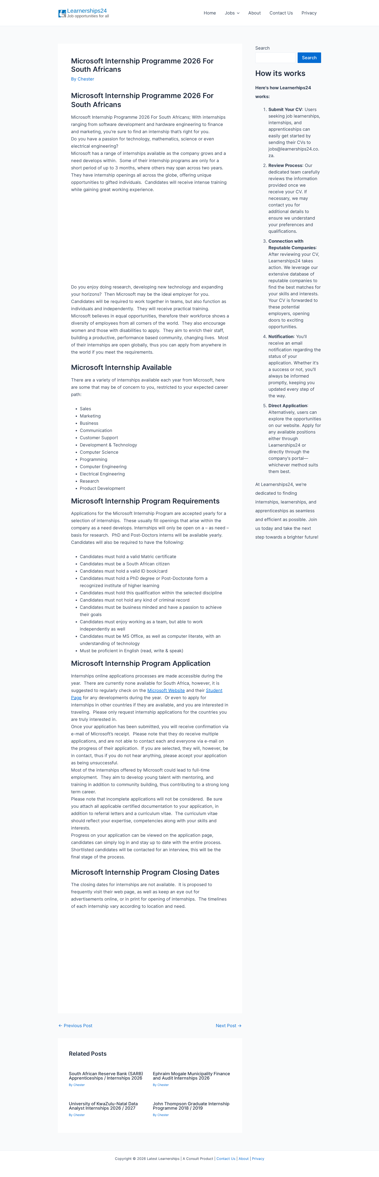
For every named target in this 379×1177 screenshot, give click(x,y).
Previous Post (75, 1025)
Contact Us (281, 13)
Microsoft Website (166, 690)
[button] (237, 13)
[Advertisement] (150, 245)
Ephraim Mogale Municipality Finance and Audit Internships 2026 (191, 1076)
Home (210, 13)
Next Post (229, 1025)
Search (262, 48)
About (254, 13)
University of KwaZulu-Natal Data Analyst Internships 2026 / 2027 (103, 1106)
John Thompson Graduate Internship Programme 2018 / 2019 (191, 1106)
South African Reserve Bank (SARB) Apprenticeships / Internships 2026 (106, 1076)
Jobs (230, 13)
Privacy (309, 13)
